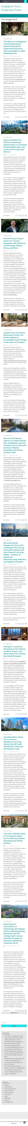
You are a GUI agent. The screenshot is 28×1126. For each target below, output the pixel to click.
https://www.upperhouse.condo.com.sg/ (15, 360)
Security (7, 1100)
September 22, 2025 (15, 56)
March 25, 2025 (15, 345)
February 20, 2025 (15, 564)
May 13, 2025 (14, 154)
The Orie (19, 861)
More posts (14, 1012)
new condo (20, 79)
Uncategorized (8, 38)
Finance (7, 1085)
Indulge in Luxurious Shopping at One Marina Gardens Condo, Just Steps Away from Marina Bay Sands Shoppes (14, 651)
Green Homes (8, 1087)
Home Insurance (9, 1090)
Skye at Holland (9, 170)
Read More (6, 117)
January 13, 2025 (15, 751)
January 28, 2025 (15, 658)
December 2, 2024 (15, 846)
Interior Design (9, 1092)
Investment (8, 1094)
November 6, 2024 (15, 945)
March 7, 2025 (14, 455)
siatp (7, 56)
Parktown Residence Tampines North (14, 982)
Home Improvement (10, 1089)
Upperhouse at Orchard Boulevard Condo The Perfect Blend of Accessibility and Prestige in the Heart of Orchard (15, 337)
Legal (6, 1096)
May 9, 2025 (13, 250)
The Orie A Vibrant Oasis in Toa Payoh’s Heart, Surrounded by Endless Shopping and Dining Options (14, 838)
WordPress (10, 1121)
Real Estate (8, 1098)
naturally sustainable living (12, 480)
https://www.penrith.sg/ (10, 294)
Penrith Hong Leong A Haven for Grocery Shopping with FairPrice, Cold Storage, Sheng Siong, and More (15, 243)
